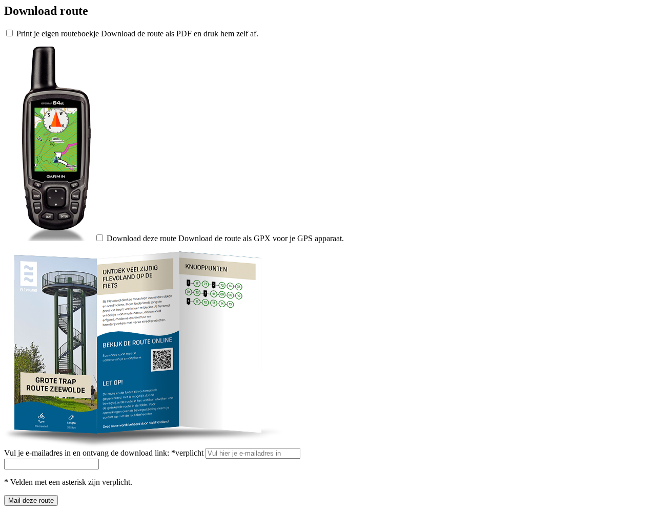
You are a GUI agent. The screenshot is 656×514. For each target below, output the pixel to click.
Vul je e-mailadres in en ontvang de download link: (103, 452)
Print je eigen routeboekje (57, 33)
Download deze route (141, 238)
